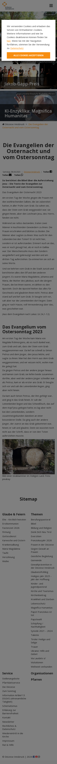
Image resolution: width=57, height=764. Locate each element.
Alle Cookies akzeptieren (28, 55)
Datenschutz (17, 48)
